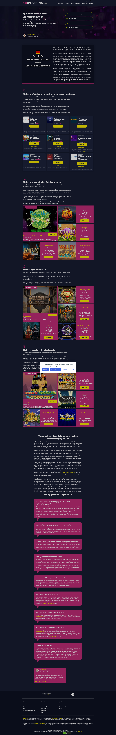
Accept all (45, 369)
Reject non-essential (55, 369)
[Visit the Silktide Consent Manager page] (73, 369)
